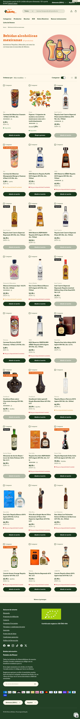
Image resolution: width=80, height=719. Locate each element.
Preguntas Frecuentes (10, 623)
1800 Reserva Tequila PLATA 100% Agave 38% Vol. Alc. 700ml (39, 176)
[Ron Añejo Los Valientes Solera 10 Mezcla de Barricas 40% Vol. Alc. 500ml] (65, 498)
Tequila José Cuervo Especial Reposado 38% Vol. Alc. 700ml (14, 234)
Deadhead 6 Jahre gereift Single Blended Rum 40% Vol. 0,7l (40, 401)
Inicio (4, 27)
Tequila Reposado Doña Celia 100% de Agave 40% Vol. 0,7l (65, 457)
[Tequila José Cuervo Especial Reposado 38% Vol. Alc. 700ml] (14, 216)
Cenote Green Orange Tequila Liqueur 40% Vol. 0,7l (14, 575)
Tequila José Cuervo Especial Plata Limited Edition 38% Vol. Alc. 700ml (65, 117)
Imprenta (6, 630)
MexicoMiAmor (11, 712)
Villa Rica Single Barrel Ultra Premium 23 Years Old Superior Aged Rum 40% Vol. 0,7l (40, 518)
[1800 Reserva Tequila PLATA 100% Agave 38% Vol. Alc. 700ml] (40, 157)
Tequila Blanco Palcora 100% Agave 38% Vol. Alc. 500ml (65, 400)
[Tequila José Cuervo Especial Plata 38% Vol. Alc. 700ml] (65, 216)
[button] (76, 11)
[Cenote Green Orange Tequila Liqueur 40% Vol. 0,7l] (14, 557)
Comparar (56, 78)
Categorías (7, 19)
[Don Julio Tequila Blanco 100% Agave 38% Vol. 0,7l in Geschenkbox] (14, 498)
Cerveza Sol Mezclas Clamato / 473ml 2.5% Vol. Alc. (14, 116)
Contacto (6, 620)
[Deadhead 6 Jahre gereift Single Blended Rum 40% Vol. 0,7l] (40, 383)
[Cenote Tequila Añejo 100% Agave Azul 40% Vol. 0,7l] (65, 557)
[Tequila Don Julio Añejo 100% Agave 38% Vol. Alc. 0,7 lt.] (65, 326)
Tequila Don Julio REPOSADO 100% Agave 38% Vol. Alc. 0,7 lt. (39, 458)
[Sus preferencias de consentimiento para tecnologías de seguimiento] (76, 715)
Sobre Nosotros (43, 19)
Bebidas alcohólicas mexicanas (16, 27)
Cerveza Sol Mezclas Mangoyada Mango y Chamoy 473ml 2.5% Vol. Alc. (14, 176)
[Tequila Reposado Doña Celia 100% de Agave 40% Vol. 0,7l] (65, 439)
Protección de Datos (9, 633)
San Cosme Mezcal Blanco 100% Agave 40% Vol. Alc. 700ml (39, 288)
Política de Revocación (10, 640)
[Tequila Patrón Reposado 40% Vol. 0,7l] (40, 557)
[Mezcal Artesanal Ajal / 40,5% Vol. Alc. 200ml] (14, 269)
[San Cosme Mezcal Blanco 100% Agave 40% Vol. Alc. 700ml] (40, 269)
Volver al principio (40, 599)
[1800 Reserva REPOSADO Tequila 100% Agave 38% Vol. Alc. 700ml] (40, 216)
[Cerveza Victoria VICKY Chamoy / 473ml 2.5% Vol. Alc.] (14, 326)
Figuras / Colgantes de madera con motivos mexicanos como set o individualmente (37, 118)
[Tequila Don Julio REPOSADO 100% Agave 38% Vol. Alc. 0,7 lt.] (40, 439)
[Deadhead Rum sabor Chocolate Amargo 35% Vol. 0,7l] (14, 383)
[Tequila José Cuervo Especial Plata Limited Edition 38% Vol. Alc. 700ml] (65, 98)
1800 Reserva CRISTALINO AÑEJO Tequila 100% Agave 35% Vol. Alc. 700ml (39, 345)
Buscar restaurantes (58, 19)
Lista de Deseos (9, 22)
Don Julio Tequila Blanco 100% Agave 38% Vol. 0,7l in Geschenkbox (14, 517)
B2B (33, 19)
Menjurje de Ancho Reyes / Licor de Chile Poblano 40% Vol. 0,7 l (13, 458)
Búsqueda (6, 613)
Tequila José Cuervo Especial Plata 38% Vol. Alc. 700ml (65, 234)
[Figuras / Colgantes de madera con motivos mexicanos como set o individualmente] (40, 98)
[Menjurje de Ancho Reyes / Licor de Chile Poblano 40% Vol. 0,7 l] (14, 439)
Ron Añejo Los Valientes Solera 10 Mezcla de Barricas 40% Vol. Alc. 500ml (65, 517)
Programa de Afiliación (11, 616)
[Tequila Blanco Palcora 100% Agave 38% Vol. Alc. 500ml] (65, 383)
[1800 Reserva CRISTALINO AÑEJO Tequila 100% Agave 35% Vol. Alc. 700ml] (40, 326)
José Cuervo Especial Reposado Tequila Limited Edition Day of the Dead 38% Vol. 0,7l (64, 289)
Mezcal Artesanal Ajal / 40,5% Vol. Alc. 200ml (14, 287)
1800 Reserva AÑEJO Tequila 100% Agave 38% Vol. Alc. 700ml (64, 176)
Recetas (27, 19)
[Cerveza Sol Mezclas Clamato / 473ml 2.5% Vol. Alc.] (14, 98)
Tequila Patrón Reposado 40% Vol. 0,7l (40, 575)
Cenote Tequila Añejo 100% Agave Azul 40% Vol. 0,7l (64, 575)
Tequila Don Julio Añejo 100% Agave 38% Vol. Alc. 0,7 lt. (65, 344)
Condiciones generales (10, 637)
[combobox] (43, 11)
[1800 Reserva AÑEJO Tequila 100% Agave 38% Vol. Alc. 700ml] (65, 157)
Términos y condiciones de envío (14, 627)
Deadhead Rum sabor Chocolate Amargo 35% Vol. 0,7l (13, 401)
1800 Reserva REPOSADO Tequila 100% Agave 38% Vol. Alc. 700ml (39, 235)
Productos (17, 19)
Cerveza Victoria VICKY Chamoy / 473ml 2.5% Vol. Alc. (14, 344)
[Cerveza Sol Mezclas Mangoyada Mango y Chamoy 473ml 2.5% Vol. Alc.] (14, 157)
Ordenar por (8, 78)
